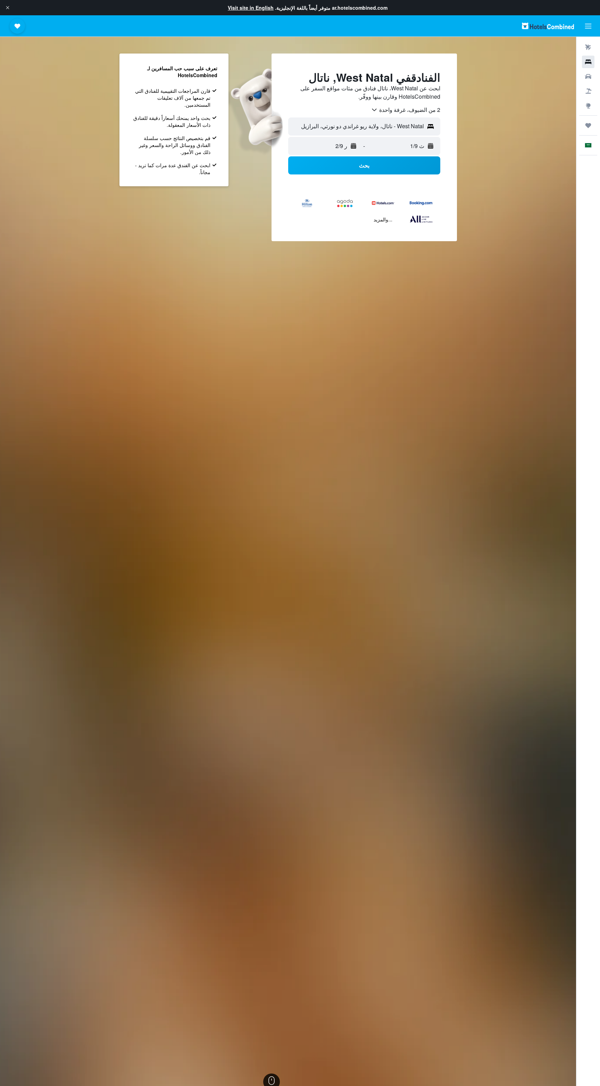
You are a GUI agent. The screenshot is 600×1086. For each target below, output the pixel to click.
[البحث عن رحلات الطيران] (588, 47)
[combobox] (405, 109)
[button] (7, 7)
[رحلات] (588, 125)
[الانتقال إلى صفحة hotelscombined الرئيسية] (548, 26)
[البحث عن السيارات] (588, 76)
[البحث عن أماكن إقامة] (588, 62)
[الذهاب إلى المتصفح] (588, 106)
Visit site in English (251, 7)
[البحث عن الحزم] (588, 91)
